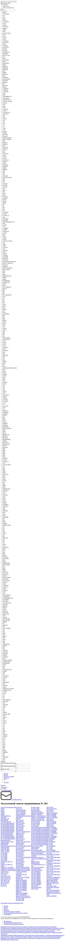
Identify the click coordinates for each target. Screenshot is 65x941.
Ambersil (4, 28)
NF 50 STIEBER (51, 841)
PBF (3, 520)
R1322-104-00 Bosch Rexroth (38, 838)
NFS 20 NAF (50, 810)
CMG (3, 107)
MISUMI (4, 436)
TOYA (4, 693)
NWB (4, 498)
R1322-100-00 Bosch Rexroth (38, 844)
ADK (3, 18)
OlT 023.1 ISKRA (36, 884)
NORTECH (5, 490)
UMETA (4, 712)
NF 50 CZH (50, 840)
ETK (3, 172)
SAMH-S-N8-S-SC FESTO (23, 868)
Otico (3, 512)
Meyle (4, 430)
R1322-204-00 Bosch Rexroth (38, 830)
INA (3, 311)
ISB (3, 317)
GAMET (4, 230)
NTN (3, 496)
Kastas (4, 349)
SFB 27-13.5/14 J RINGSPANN (20, 839)
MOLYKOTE (6, 444)
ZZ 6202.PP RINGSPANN (7, 830)
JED (3, 331)
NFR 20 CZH (50, 824)
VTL (3, 725)
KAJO (4, 345)
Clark (3, 106)
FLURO (4, 214)
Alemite (4, 25)
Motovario (5, 447)
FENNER (5, 198)
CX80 (4, 128)
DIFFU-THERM (6, 139)
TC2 (3, 674)
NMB (3, 485)
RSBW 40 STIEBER (21, 887)
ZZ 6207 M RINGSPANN (7, 823)
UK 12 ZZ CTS (5, 883)
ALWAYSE (5, 26)
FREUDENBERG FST (8, 222)
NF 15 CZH (50, 843)
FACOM (4, 185)
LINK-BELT (5, 395)
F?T (3, 182)
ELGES (4, 158)
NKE (3, 484)
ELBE (4, 155)
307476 (2, 810)
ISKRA (4, 320)
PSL (3, 541)
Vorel (3, 723)
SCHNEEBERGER (7, 598)
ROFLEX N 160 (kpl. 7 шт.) (23, 897)
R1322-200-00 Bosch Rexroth (38, 834)
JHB (3, 333)
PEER (4, 522)
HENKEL (5, 266)
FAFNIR (4, 187)
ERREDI (4, 169)
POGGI (4, 533)
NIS (3, 482)
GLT (3, 242)
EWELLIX (5, 176)
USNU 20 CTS (4, 873)
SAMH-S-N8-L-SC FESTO (23, 870)
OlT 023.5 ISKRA (36, 876)
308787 (2, 808)
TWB (3, 706)
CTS (3, 125)
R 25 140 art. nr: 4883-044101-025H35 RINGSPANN (37, 847)
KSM (3, 379)
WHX (4, 731)
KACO (4, 344)
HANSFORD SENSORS (9, 261)
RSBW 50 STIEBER (21, 884)
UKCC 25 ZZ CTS (5, 878)
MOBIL (4, 441)
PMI (3, 531)
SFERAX (5, 606)
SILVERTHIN (6, 619)
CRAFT (4, 118)
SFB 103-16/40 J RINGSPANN (20, 843)
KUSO (4, 384)
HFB (3, 271)
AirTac (4, 23)
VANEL (4, 717)
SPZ (3, 647)
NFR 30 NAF (50, 820)
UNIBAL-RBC (6, 714)
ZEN (3, 747)
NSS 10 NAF (50, 807)
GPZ (3, 249)
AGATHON (5, 22)
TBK (3, 673)
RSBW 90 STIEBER (21, 880)
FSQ (3, 223)
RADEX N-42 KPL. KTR (38, 820)
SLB (3, 630)
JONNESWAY (6, 339)
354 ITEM (3, 817)
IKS (3, 303)
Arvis (3, 36)
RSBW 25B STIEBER (22, 893)
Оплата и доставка (9, 776)
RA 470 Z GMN (35, 821)
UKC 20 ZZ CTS (5, 881)
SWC (3, 666)
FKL (3, 209)
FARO (4, 190)
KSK (3, 377)
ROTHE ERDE (6, 577)
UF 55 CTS (4, 886)
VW (3, 726)
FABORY (5, 184)
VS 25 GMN (4, 856)
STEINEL (5, 652)
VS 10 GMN (4, 860)
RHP (3, 560)
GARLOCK (5, 231)
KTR (3, 380)
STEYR (4, 655)
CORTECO (5, 114)
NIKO (4, 479)
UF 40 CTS (19, 807)
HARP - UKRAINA (7, 263)
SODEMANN (6, 644)
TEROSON (5, 676)
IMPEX (4, 309)
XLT (3, 741)
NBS (3, 469)
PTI (3, 542)
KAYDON (5, 350)
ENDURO (5, 164)
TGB (3, 679)
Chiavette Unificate (7, 101)
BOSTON (5, 80)
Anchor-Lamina (6, 33)
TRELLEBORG (6, 699)
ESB (3, 171)
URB (3, 715)
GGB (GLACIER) (7, 241)
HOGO (4, 284)
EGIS (3, 152)
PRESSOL (5, 538)
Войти (7, 782)
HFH (3, 272)
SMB (3, 633)
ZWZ (3, 758)
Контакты (6, 778)
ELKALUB (5, 160)
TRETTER (5, 701)
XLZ (3, 742)
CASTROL (5, 91)
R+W (3, 550)
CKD (3, 104)
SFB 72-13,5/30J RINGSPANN (20, 823)
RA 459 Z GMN (35, 824)
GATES (4, 233)
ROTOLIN (5, 579)
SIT (3, 623)
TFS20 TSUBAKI (20, 811)
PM (3, 530)
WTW (4, 738)
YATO (4, 744)
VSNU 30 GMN (5, 848)
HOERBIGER (6, 280)
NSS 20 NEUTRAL (36, 887)
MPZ (3, 450)
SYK (3, 668)
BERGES (5, 66)
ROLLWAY (5, 574)
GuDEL (4, 253)
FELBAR (5, 196)
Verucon (4, 722)
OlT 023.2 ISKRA (36, 880)
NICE (4, 477)
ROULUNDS (6, 580)
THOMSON (5, 682)
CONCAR (5, 109)
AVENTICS (5, 47)
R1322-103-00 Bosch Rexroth (38, 840)
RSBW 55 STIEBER (21, 883)
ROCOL (4, 571)
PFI (3, 526)
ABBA (4, 12)
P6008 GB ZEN (35, 861)
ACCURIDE (5, 14)
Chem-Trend (5, 98)
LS (3, 404)
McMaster (5, 423)
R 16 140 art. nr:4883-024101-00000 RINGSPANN (38, 851)
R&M (3, 549)
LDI (3, 388)
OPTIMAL (5, 506)
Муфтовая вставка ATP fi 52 (8, 846)
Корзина (5, 787)
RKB (3, 568)
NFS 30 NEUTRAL (52, 808)
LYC (3, 409)
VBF (3, 719)
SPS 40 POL (19, 817)
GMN (4, 245)
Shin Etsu (4, 611)
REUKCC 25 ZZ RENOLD (38, 817)
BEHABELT (5, 63)
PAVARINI (5, 517)
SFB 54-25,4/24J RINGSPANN (20, 826)
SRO (3, 649)
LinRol (4, 396)
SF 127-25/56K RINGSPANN (20, 859)
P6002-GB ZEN (35, 863)
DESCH (4, 133)
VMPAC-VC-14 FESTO (7, 867)
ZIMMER (5, 752)
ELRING (4, 161)
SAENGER (5, 585)
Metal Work (5, 426)
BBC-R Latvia (6, 55)
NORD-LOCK (6, 488)
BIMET (4, 72)
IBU (3, 293)
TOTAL (4, 692)
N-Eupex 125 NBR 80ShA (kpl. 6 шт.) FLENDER (53, 878)
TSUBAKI (5, 704)
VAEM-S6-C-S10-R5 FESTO (8, 870)
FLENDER (5, 212)
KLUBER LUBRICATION (9, 368)
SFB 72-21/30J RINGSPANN (20, 821)
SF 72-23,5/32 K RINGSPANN (20, 848)
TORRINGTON (6, 690)
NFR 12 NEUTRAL (52, 836)
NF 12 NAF (50, 848)
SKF (3, 626)
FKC (3, 207)
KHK (3, 360)
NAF (3, 463)
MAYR (4, 415)
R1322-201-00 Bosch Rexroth (38, 833)
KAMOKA (5, 347)
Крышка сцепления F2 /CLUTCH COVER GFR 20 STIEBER (38, 854)
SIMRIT (4, 622)
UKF (3, 711)
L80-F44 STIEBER (52, 896)
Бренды (6, 775)
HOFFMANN (6, 282)
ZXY (3, 760)
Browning (5, 85)
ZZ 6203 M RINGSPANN (7, 828)
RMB (3, 569)
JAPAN (4, 328)
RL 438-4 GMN (35, 807)
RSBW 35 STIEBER (21, 888)
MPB (3, 449)
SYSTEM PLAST (7, 669)
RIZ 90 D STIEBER (36, 811)
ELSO (4, 163)
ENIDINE (5, 166)
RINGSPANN (6, 565)
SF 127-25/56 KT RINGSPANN (20, 862)
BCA (3, 57)
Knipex (4, 372)
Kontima (4, 374)
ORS (3, 509)
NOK (3, 487)
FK (3, 206)
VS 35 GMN (4, 853)
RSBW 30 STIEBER (21, 890)
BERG (4, 64)
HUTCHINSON (6, 287)
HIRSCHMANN (6, 276)
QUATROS (5, 547)
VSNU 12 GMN (5, 851)
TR (3, 698)
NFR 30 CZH (50, 818)
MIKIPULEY (6, 434)
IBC (3, 291)
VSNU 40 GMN (5, 847)
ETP (3, 174)
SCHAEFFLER (6, 595)
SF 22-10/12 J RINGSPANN (23, 857)
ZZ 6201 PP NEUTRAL (7, 833)
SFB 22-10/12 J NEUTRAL (23, 841)
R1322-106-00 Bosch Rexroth (38, 836)
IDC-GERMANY (7, 295)
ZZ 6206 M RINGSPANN (7, 824)
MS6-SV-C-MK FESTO (53, 883)
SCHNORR (5, 599)
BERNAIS (5, 68)
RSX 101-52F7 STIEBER (22, 877)
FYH (3, 226)
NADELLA (5, 461)
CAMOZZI (5, 88)
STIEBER (5, 657)
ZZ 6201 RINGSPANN (7, 834)
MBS (3, 419)
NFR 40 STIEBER (51, 814)
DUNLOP (5, 147)
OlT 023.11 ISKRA (36, 881)
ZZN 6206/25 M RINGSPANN (5, 819)
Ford (3, 217)
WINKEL (5, 734)
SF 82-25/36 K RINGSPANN (23, 846)
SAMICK (5, 587)
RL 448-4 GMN (20, 898)
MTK (3, 455)
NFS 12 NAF (50, 811)
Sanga (4, 588)
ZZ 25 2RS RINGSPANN (7, 836)
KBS (3, 353)
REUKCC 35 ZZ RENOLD (38, 816)
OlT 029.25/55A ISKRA (37, 867)
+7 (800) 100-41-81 (7, 790)
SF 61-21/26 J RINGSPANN (23, 850)
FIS (3, 204)
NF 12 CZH (50, 847)
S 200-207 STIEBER (21, 871)
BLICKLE (5, 74)
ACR (3, 17)
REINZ (4, 555)
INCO (4, 312)
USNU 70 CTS (4, 871)
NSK (3, 493)
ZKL (3, 753)
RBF (3, 553)
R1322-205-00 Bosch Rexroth (38, 828)
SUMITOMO (6, 663)
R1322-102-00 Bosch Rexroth (38, 841)
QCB (3, 546)
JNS (3, 336)
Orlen (3, 507)
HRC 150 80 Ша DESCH (53, 890)
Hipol (3, 274)
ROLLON (5, 572)
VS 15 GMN (4, 857)
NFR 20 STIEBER (51, 827)
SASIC (4, 592)
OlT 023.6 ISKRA (36, 874)
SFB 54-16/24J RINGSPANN (20, 829)
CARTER (5, 90)
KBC (3, 352)
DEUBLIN (5, 134)
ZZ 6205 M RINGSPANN (7, 826)
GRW (3, 252)
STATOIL (5, 650)
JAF (3, 326)
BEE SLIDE (5, 60)
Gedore (4, 239)
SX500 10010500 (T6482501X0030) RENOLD (23, 815)
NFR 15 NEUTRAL (52, 830)
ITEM (4, 323)
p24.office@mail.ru (17, 799)
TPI (3, 695)
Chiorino (4, 103)
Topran (4, 687)
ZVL (3, 755)
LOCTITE (5, 399)
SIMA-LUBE (6, 620)
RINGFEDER (6, 563)
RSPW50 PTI (19, 878)
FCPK (4, 193)
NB (3, 466)
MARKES (5, 414)
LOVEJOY (5, 401)
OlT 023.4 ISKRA (36, 877)
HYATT (4, 288)
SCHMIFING (6, 596)
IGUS (4, 296)
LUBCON (5, 406)
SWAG (4, 665)
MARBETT (5, 412)
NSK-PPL (5, 495)
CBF (3, 93)
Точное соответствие (8, 7)
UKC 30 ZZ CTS (5, 880)
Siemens (4, 617)
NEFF (4, 472)
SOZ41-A (18, 818)
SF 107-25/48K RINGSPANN (20, 865)
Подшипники (7, 921)
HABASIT (5, 258)
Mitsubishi (5, 438)
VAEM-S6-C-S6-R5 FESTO (8, 868)
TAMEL (4, 671)
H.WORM (5, 257)
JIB (3, 334)
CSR (3, 123)
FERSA (4, 199)
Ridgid (4, 561)
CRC (3, 120)
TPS (3, 696)
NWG (4, 499)
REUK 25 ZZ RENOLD (37, 818)
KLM (3, 366)
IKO (3, 301)
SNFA (4, 639)
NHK (3, 476)
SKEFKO (5, 625)
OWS (3, 514)
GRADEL (5, 250)
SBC (3, 593)
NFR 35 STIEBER (51, 816)
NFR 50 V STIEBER (52, 813)
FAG (3, 188)
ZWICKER (5, 757)
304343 (2, 811)
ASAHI (4, 37)
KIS (3, 365)
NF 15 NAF (50, 844)
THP (3, 684)
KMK (4, 371)
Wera (3, 730)
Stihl (3, 658)
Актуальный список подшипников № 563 (12, 903)
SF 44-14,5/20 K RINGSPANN (20, 855)
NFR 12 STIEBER (51, 837)
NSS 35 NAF (34, 886)
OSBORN (5, 511)
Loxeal (4, 403)
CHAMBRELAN (7, 96)
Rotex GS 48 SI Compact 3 (23, 896)
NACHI (4, 460)
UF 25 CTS (19, 808)
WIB (3, 733)
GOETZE (5, 247)
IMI (3, 307)
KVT (3, 385)
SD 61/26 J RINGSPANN (22, 867)
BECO (4, 58)
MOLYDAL (5, 442)
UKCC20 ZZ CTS (5, 876)
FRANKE (5, 220)
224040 (2, 814)
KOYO (4, 376)
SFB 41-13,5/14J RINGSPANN (20, 833)
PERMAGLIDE (6, 525)
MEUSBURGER (6, 428)
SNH (3, 641)
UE (3, 709)
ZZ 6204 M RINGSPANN (7, 827)
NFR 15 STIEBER (51, 831)
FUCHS (4, 225)
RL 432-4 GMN (35, 808)
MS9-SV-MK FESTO (52, 880)
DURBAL (5, 149)
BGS (3, 71)
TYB (3, 707)
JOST (3, 341)
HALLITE (5, 260)
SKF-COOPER (6, 628)
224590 (2, 813)
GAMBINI (5, 228)
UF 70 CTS (4, 884)
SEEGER (4, 604)
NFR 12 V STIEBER (52, 833)
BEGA (4, 61)
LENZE (4, 392)
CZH (3, 130)
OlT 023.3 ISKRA (36, 878)
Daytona (4, 131)
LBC (3, 387)
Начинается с (6, 6)
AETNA (4, 20)
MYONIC (5, 458)
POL (3, 534)
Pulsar (4, 544)
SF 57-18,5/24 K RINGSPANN (20, 852)
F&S (3, 180)
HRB (3, 285)
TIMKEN (5, 685)
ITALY (4, 322)
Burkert (4, 87)
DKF (3, 141)
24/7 (5, 779)
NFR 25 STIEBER (51, 823)
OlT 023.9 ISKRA (36, 868)
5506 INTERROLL (6, 816)
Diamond (4, 136)
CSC (3, 122)
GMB (3, 244)
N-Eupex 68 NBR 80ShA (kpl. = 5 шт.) (53, 855)
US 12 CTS (4, 874)
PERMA (4, 523)
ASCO (4, 39)
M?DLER (5, 411)
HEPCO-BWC (6, 269)
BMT (3, 76)
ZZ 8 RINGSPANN (6, 821)
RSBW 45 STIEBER (21, 886)
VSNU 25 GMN (5, 850)
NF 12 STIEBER (51, 850)
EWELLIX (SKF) (7, 177)
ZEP (3, 749)
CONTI (4, 111)
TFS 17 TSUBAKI (21, 813)
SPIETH (4, 646)
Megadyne (5, 425)
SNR (3, 642)
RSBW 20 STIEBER (21, 894)
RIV (3, 566)
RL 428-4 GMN (35, 810)
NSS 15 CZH (34, 888)
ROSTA (4, 576)
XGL (3, 739)
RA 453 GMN (35, 826)
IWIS (3, 325)
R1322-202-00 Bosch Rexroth (38, 831)
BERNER (5, 69)
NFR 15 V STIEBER (52, 828)
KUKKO (4, 382)
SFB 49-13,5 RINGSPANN (23, 831)
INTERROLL (6, 314)
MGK (4, 431)
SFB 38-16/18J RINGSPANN (20, 836)
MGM (4, 433)
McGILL (4, 422)
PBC (3, 519)
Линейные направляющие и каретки (14, 924)
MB (3, 417)
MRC (3, 452)
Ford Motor (5, 218)
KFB (3, 357)
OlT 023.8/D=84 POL (36, 870)
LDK (3, 390)
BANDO (4, 50)
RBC (3, 552)
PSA (3, 539)
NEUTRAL (5, 474)
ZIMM (4, 750)
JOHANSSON (6, 338)
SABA (4, 584)
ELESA (4, 157)
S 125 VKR (19, 873)
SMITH (4, 636)
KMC (3, 369)
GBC (3, 234)
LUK (3, 407)
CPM (3, 117)
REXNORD (5, 558)
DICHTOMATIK (6, 138)
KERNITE (5, 355)
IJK (3, 298)
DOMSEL (5, 144)
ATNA (4, 44)
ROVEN (4, 582)
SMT (3, 638)
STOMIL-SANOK (7, 660)
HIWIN (4, 277)
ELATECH (5, 153)
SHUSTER (5, 612)
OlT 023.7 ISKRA (36, 873)
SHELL (4, 609)
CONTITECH (6, 112)
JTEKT (4, 342)
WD (3, 728)
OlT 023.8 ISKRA (36, 871)
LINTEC (4, 398)
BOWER (4, 82)
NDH (3, 471)
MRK (3, 453)
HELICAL (5, 265)
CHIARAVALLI (6, 99)
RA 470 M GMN (35, 823)
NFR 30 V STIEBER (52, 817)
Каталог (6, 773)
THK (3, 680)
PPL (3, 536)
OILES (4, 501)
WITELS (4, 736)
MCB (3, 420)
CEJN (4, 95)
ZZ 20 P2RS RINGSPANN (8, 837)
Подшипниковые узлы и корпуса (13, 922)
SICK (3, 615)
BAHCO (4, 49)
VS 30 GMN (4, 854)
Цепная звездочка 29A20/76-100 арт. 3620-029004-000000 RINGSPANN (7, 842)
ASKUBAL (5, 41)
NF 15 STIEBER (51, 846)
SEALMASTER (6, 603)
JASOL (4, 330)
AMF (3, 31)
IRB (3, 315)
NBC (3, 468)
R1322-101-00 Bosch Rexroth (38, 843)
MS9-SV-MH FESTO (52, 881)
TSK (3, 703)
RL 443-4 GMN (20, 900)
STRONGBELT (6, 661)
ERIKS (4, 168)
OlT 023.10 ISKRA (36, 883)
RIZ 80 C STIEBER (36, 814)
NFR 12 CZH (50, 834)
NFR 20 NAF (50, 826)
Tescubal (4, 677)
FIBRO (4, 203)
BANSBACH (6, 52)
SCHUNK (5, 601)
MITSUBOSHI (6, 439)
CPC (3, 115)
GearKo (4, 238)
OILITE (4, 503)
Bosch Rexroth (6, 79)
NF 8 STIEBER (51, 838)
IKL (3, 299)
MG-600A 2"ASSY (52, 886)
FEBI (3, 195)
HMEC (4, 279)
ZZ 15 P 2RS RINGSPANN (8, 838)
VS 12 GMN (4, 858)
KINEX (4, 361)
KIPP (3, 363)
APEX (4, 34)
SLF (3, 631)
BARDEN (5, 53)
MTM (4, 457)
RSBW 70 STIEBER (21, 881)
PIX (3, 528)
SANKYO (5, 590)
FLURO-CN (5, 215)
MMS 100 (49, 884)
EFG (3, 150)
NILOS (4, 480)
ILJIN (4, 304)
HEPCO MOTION (7, 268)
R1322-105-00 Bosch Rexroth (38, 837)
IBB (3, 290)
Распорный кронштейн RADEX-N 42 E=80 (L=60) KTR (54, 893)
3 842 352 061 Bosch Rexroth (8, 807)
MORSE (4, 445)
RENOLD (5, 557)
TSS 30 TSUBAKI (21, 810)
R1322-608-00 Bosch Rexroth (38, 827)
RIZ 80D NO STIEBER (37, 813)
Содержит (5, 4)
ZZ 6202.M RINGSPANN (7, 831)
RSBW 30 (18, 891)
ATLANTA (5, 42)
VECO (4, 720)
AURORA (5, 45)
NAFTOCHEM (6, 465)
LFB (3, 393)
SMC (3, 634)
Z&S (3, 746)
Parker (4, 515)
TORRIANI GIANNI (8, 688)
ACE (3, 15)
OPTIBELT (5, 504)
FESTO (4, 201)
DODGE (4, 142)
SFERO (4, 607)
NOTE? (4, 492)
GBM (3, 236)
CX (3, 126)
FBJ (3, 191)
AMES (4, 30)
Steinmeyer (5, 653)
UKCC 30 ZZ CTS (5, 877)
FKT (3, 211)
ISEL (3, 318)
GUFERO (5, 255)
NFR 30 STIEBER (51, 821)
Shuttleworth (5, 614)
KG (3, 358)
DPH (3, 145)
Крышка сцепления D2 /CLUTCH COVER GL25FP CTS (38, 859)
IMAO (4, 306)
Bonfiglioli (5, 77)
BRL (3, 84)
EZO (3, 179)
